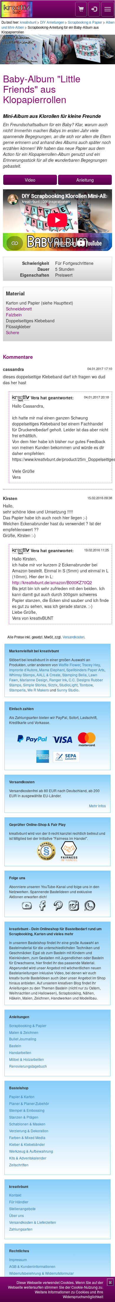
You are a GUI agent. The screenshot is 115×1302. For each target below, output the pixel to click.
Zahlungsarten (20, 1228)
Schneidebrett (19, 309)
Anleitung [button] (85, 180)
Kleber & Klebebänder (27, 1144)
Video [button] (30, 180)
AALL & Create (48, 674)
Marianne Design (33, 679)
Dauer (43, 269)
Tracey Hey (91, 664)
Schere (12, 332)
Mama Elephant (52, 669)
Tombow (86, 684)
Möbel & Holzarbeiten (26, 1059)
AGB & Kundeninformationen (32, 1266)
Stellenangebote (22, 1208)
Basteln (15, 1045)
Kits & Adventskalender (27, 1157)
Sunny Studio (67, 689)
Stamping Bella (74, 674)
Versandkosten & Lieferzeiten (32, 1222)
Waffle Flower (69, 664)
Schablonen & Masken (27, 1123)
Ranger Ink (58, 679)
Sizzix (53, 684)
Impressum (18, 1259)
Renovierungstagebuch (28, 1066)
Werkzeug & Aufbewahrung (31, 1151)
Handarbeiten (20, 1052)
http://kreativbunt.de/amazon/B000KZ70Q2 (52, 582)
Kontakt (15, 1194)
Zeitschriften (19, 1164)
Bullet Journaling (22, 1038)
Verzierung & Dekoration (28, 1130)
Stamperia (17, 689)
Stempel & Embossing (27, 1110)
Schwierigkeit (35, 263)
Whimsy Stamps (22, 674)
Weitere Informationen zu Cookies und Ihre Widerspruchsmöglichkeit (69, 1294)
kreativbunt (28, 22)
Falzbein (14, 315)
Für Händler (18, 1201)
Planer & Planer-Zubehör (29, 1103)
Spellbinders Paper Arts (85, 669)
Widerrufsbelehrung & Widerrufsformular (41, 1273)
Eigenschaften (34, 275)
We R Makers (38, 689)
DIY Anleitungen (52, 22)
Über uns (16, 1215)
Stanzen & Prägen (23, 1117)
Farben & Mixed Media (27, 1137)
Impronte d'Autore (23, 669)
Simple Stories (34, 684)
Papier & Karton (21, 1096)
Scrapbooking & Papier (85, 22)
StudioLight (68, 684)
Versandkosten (73, 637)
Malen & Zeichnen (23, 1032)
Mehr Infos (97, 805)
